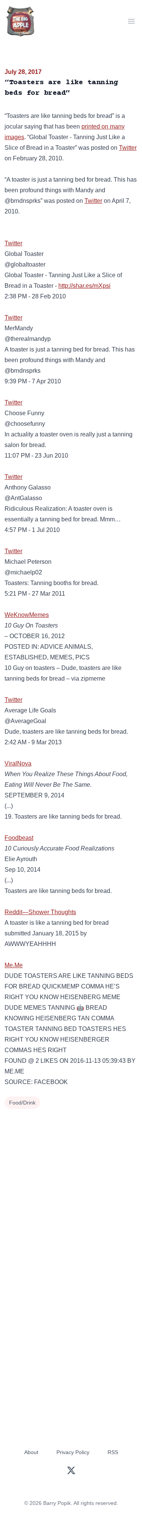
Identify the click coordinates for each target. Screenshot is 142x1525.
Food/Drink (22, 1103)
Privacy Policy (72, 1452)
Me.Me (14, 965)
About (31, 1452)
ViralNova (18, 763)
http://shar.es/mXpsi (84, 285)
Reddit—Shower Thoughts (40, 912)
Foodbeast (19, 838)
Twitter (128, 147)
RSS (113, 1452)
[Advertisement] (71, 1186)
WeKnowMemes (27, 615)
